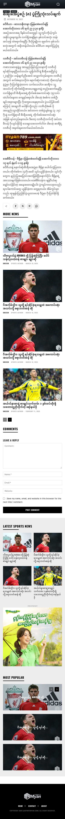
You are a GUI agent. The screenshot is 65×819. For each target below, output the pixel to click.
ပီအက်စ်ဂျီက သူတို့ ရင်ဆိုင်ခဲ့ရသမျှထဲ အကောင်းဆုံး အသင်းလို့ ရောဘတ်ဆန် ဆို (31, 306)
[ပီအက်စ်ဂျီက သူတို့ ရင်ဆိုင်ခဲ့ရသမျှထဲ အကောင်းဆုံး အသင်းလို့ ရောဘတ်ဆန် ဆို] (32, 286)
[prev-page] (5, 420)
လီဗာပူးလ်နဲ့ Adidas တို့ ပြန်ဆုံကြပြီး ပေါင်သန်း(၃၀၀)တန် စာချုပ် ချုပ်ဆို (26, 257)
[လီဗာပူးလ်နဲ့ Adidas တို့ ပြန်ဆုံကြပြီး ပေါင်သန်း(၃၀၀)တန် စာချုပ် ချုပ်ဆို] (32, 237)
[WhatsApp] (36, 206)
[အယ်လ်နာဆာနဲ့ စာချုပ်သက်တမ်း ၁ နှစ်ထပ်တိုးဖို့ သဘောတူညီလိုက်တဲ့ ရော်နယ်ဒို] (32, 384)
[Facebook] (16, 206)
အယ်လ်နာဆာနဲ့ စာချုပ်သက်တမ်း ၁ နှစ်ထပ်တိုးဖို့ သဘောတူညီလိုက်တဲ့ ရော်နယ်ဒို (29, 405)
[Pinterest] (29, 206)
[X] (23, 206)
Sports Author (17, 263)
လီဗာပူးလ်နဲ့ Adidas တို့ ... (32, 697)
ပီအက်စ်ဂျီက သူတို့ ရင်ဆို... (32, 727)
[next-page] (10, 420)
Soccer (6, 263)
